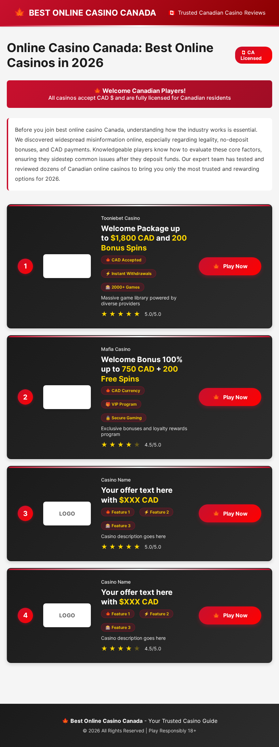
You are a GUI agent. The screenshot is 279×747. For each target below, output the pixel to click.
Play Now (235, 266)
